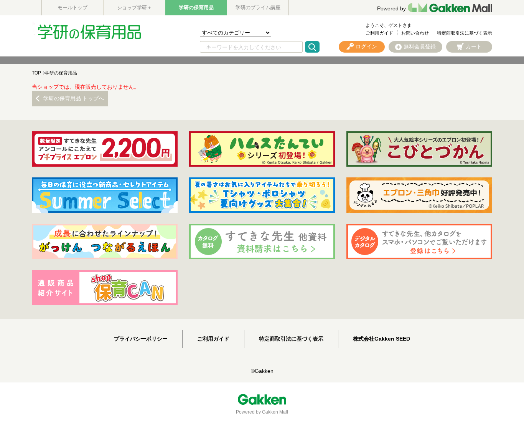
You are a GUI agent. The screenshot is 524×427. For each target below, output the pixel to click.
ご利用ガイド (379, 33)
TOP (36, 73)
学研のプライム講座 (258, 7)
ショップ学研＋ (134, 7)
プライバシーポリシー (141, 339)
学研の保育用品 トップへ (73, 98)
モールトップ (72, 7)
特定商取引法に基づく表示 (464, 33)
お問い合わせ (415, 33)
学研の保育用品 (196, 7)
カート (474, 46)
